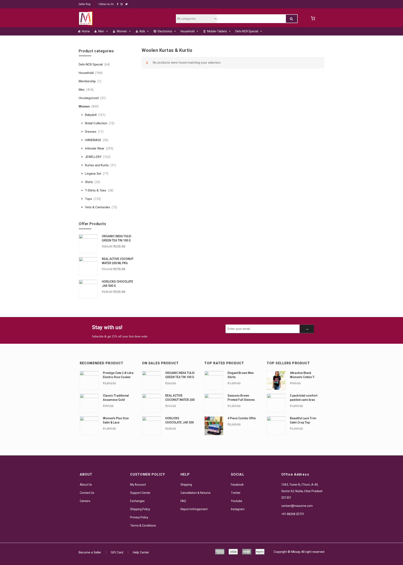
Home (86, 31)
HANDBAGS (93, 140)
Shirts (89, 182)
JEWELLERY (93, 157)
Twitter (236, 492)
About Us (86, 484)
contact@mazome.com (297, 505)
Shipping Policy (140, 509)
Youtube (236, 501)
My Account (138, 484)
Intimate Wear (94, 148)
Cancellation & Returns (196, 492)
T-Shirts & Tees (95, 190)
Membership (87, 81)
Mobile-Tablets (217, 31)
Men (101, 31)
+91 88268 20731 (292, 514)
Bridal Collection (96, 123)
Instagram (238, 509)
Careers (85, 501)
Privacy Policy (139, 517)
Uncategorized (89, 98)
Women (122, 31)
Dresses (90, 132)
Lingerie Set (93, 174)
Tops (88, 199)
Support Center (140, 492)
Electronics (165, 31)
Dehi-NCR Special (246, 31)
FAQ (183, 501)
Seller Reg (84, 4)
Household (188, 31)
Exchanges (137, 501)
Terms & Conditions (143, 525)
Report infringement (194, 509)
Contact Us (87, 492)
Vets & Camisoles (97, 207)
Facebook (237, 484)
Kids (142, 31)
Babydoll (91, 115)
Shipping (186, 484)
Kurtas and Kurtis (97, 165)
